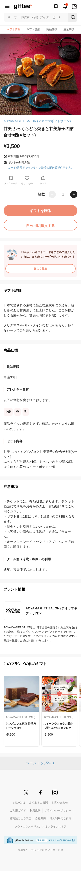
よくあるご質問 (38, 802)
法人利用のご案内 (60, 818)
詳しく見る (40, 268)
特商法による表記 (20, 818)
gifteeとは (19, 802)
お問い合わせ (60, 802)
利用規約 (35, 810)
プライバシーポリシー (57, 810)
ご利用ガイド (18, 810)
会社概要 (40, 818)
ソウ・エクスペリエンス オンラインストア (41, 826)
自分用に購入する (40, 226)
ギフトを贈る (40, 211)
